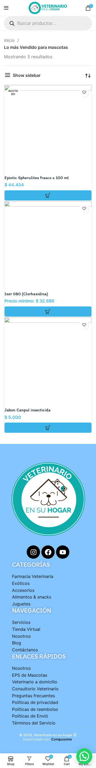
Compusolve (61, 739)
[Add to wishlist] (84, 92)
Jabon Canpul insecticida (27, 409)
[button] (48, 428)
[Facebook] (48, 552)
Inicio (10, 40)
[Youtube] (62, 552)
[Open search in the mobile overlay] (48, 23)
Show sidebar (27, 75)
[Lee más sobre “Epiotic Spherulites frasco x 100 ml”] (48, 195)
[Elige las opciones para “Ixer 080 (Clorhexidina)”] (48, 311)
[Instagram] (33, 552)
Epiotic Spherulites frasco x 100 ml (37, 177)
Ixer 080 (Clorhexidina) (26, 293)
